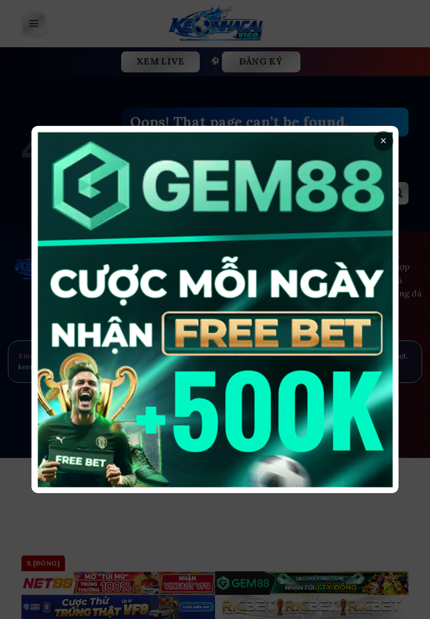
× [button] (383, 141)
